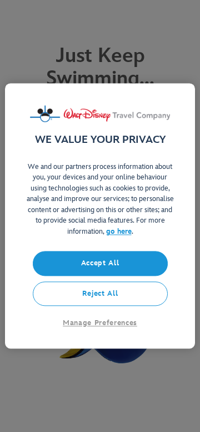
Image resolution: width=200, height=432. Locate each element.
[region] (100, 215)
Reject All (100, 293)
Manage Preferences (100, 322)
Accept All (100, 263)
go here (119, 231)
